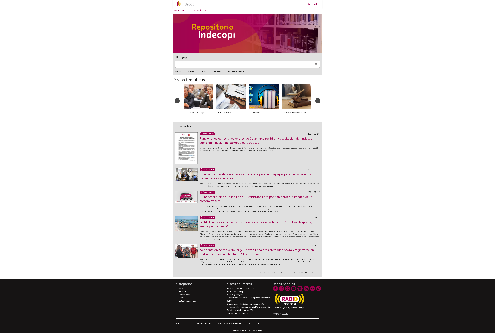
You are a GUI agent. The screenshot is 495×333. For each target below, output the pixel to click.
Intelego (259, 331)
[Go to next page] (317, 272)
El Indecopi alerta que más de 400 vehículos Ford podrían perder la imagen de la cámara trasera (256, 199)
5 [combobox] (279, 272)
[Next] (317, 100)
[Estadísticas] (315, 4)
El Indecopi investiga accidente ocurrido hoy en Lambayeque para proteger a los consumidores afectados (255, 176)
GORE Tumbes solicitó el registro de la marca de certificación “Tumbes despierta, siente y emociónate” (256, 224)
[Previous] (177, 100)
